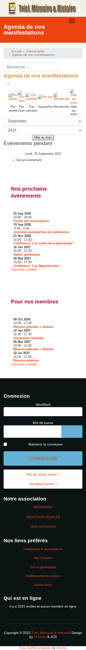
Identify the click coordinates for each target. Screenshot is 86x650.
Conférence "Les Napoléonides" (36, 266)
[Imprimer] (12, 83)
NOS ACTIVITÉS (43, 527)
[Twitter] (12, 45)
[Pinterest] (19, 45)
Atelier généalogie (26, 254)
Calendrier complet (24, 269)
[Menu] (72, 21)
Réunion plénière (26, 360)
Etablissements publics (43, 576)
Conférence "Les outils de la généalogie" (43, 243)
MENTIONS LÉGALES (43, 517)
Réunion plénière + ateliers (33, 327)
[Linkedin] (33, 45)
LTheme (40, 637)
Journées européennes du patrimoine (41, 232)
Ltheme (61, 648)
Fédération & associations (43, 549)
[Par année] (13, 97)
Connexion (43, 458)
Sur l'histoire (43, 558)
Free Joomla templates (35, 648)
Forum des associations (31, 221)
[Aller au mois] (73, 96)
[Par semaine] (32, 97)
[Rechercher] (62, 97)
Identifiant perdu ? (43, 484)
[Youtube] (26, 45)
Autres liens (43, 585)
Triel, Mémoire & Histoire (50, 633)
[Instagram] (40, 45)
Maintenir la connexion (45, 444)
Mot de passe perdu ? (43, 474)
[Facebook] (5, 45)
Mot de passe (43, 423)
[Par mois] (21, 96)
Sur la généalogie (43, 567)
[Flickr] (48, 45)
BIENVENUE (43, 507)
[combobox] (31, 67)
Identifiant (43, 404)
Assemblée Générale (28, 338)
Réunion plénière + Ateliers (33, 349)
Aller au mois (43, 137)
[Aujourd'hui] (45, 97)
